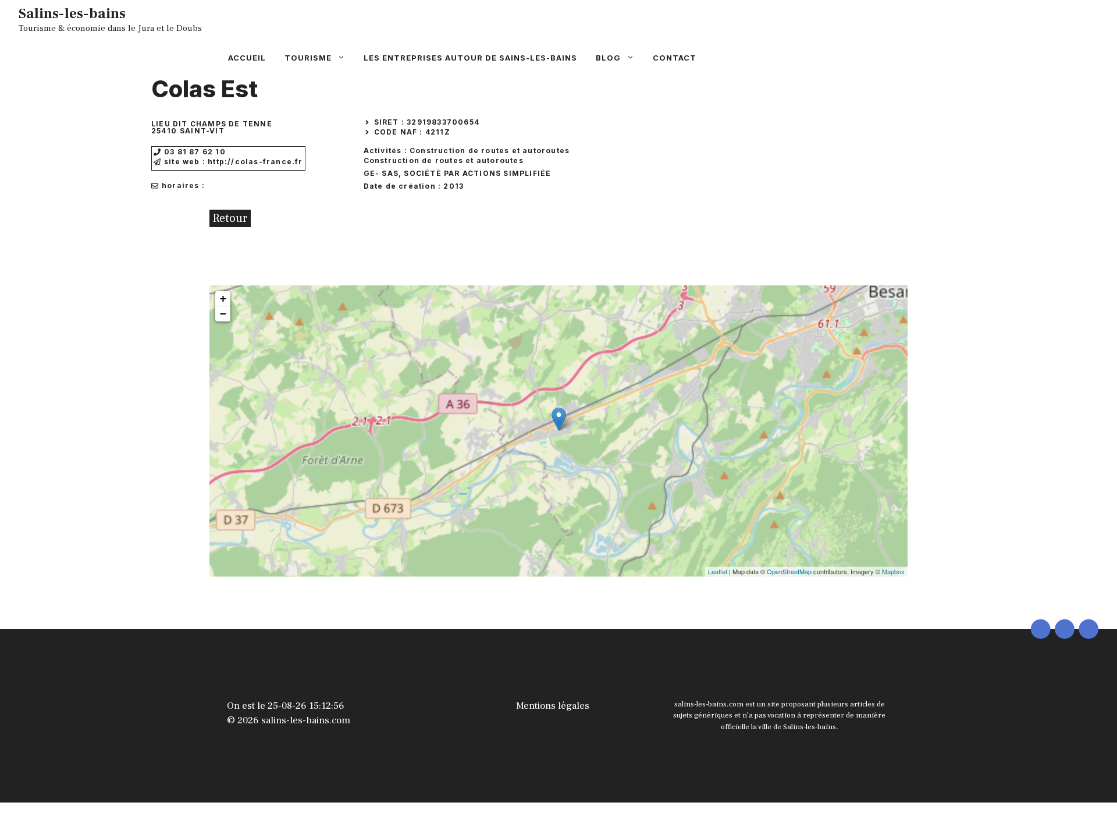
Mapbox (893, 571)
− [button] (223, 314)
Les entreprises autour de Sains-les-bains (470, 57)
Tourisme (308, 57)
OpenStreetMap (789, 571)
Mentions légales (552, 705)
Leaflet (717, 571)
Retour (230, 218)
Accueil (247, 57)
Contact (674, 57)
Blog (608, 57)
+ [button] (223, 298)
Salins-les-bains (72, 13)
